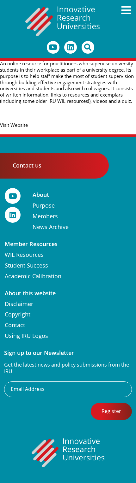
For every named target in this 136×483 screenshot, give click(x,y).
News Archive (51, 227)
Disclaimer (19, 304)
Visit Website (14, 125)
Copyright (17, 314)
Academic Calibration (33, 276)
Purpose (44, 205)
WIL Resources (24, 254)
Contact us (27, 165)
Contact (15, 325)
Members (45, 216)
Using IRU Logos (26, 336)
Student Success (26, 265)
